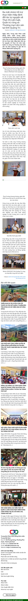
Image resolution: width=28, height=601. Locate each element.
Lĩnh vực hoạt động (7, 551)
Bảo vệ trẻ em (5, 569)
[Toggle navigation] (3, 7)
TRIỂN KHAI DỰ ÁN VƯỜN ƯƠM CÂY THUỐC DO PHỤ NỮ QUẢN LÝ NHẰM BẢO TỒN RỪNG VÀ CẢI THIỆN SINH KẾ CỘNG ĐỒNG (13, 306)
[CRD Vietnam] (5, 3)
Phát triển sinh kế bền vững (9, 557)
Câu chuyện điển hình (7, 587)
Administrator (22, 30)
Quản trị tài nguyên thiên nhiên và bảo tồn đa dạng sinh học (17, 277)
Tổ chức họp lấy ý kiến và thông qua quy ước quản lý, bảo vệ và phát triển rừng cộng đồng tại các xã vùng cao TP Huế (13, 469)
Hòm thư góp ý (10, 595)
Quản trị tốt (4, 574)
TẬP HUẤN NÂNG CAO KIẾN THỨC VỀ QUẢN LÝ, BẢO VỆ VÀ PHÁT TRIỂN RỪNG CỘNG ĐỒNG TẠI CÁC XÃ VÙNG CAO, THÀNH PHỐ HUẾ (13, 510)
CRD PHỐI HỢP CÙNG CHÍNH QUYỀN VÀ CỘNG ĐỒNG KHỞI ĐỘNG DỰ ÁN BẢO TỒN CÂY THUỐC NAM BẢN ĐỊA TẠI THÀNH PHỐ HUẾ (14, 346)
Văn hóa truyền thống (7, 576)
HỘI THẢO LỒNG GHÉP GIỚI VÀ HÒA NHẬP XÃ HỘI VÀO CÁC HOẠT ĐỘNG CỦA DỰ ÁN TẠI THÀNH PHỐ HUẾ (14, 429)
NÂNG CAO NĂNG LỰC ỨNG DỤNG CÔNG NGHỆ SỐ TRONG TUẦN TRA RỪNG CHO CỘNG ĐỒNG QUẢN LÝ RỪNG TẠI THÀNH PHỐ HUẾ (13, 388)
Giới (2, 572)
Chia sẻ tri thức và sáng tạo (9, 563)
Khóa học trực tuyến (7, 589)
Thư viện (3, 581)
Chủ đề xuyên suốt (6, 567)
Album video (4, 585)
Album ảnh (4, 583)
